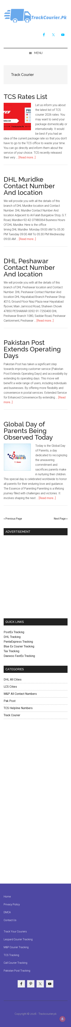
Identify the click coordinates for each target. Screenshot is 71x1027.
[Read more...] (27, 157)
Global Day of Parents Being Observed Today (28, 430)
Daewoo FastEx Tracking (19, 656)
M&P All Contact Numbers (20, 694)
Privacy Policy (12, 904)
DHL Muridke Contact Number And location (29, 185)
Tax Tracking (11, 651)
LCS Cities (10, 686)
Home (7, 896)
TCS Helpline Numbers (18, 708)
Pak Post (9, 701)
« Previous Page (13, 518)
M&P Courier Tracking (16, 947)
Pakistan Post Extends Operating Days (32, 349)
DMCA (7, 912)
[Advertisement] (35, 575)
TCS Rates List (25, 96)
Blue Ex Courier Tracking (19, 646)
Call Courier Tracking (15, 962)
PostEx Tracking (14, 632)
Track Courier (36, 15)
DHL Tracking (12, 637)
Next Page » (61, 518)
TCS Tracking (11, 955)
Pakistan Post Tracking (17, 970)
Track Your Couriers (15, 931)
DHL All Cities (12, 679)
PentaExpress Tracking (18, 641)
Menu (38, 53)
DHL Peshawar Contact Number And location (29, 267)
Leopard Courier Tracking (18, 939)
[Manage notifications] (62, 1019)
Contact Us (10, 920)
